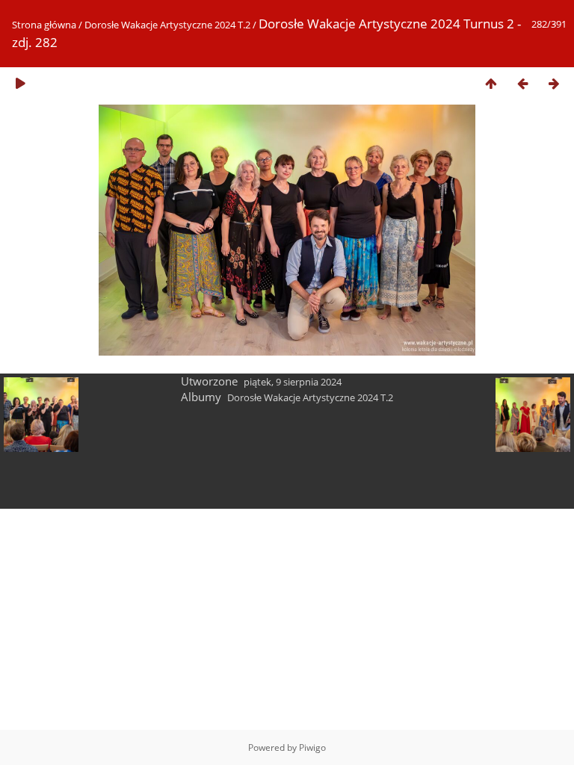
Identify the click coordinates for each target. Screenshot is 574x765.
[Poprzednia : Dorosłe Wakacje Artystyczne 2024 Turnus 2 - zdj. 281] (522, 83)
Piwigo (312, 747)
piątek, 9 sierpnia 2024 (293, 381)
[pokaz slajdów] (20, 83)
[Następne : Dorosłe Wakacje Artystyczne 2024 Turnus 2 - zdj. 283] (554, 83)
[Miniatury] (491, 83)
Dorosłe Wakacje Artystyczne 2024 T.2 (167, 24)
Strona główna (44, 24)
